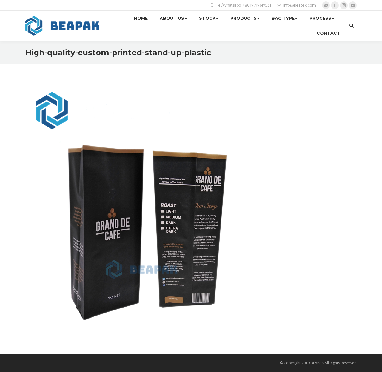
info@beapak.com (299, 5)
